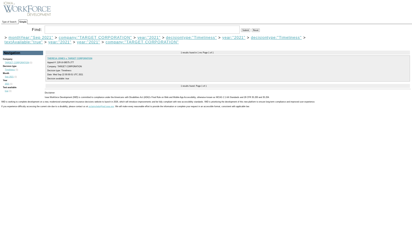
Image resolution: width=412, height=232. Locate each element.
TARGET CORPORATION (17, 62)
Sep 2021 (9, 77)
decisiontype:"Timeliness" (191, 37)
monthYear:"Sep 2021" (31, 37)
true (6, 91)
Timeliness (10, 69)
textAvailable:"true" (24, 42)
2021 (7, 84)
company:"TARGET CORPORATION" (95, 37)
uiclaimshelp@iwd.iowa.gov (101, 106)
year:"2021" (149, 37)
